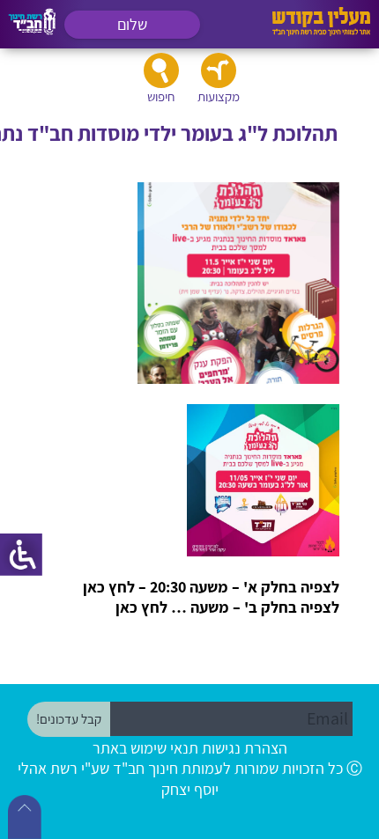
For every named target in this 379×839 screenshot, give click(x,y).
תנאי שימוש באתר (145, 748)
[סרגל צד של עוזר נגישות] (21, 555)
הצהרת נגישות (244, 748)
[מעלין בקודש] (321, 31)
